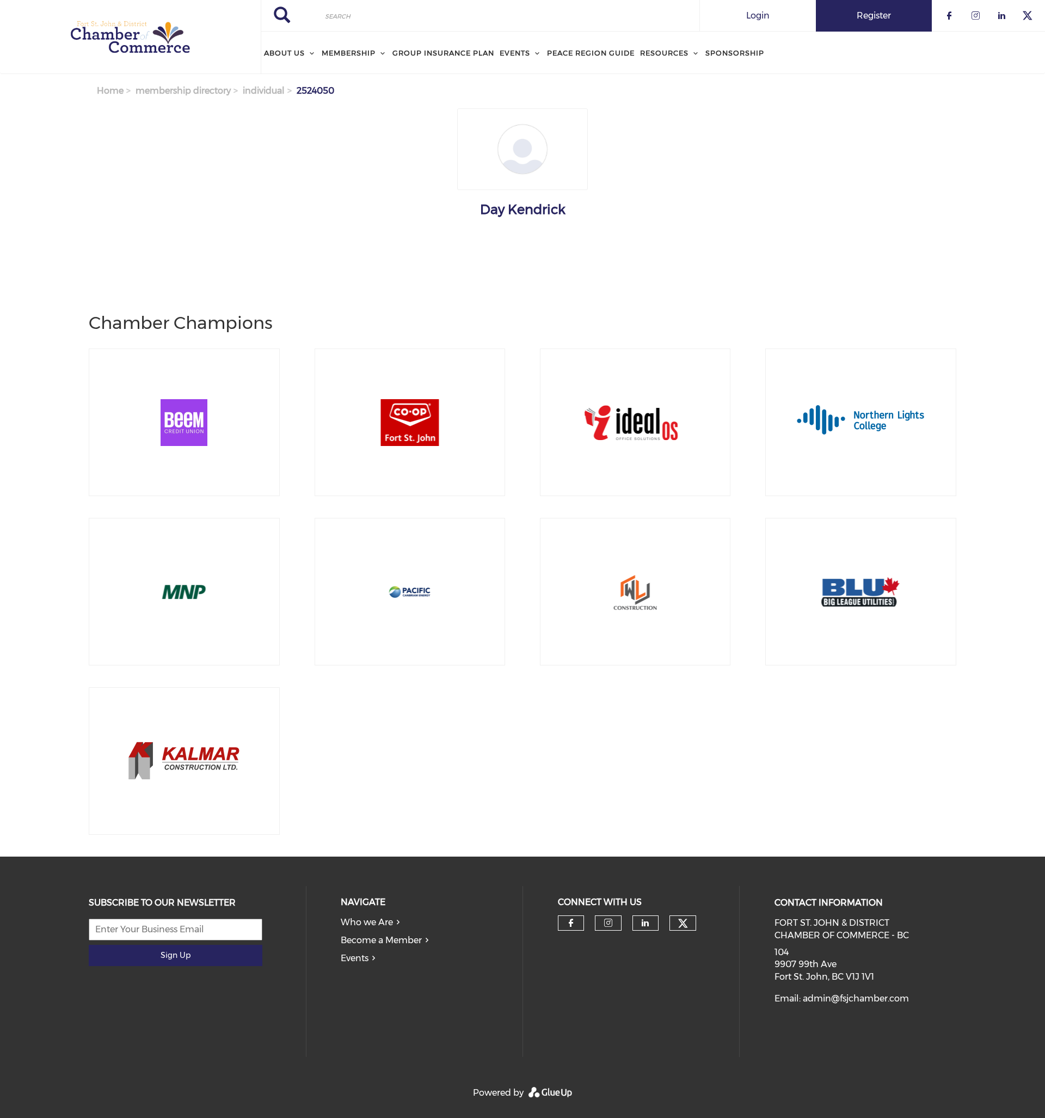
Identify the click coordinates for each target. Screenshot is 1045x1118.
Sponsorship (734, 52)
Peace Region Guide (591, 52)
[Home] (130, 37)
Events (354, 958)
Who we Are (367, 922)
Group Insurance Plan (443, 52)
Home (110, 90)
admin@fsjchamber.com (856, 998)
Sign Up (175, 955)
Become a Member (381, 940)
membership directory (183, 90)
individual (264, 90)
